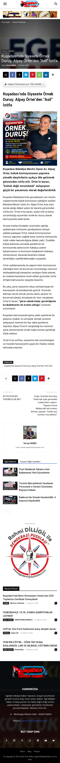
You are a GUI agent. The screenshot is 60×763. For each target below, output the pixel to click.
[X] (19, 75)
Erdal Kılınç (19, 649)
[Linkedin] (46, 75)
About (22, 751)
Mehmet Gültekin (17, 603)
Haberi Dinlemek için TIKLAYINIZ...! (26, 84)
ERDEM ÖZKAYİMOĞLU (23, 620)
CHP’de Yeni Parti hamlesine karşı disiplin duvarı (29, 629)
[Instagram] (14, 740)
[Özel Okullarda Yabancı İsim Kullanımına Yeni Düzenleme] (10, 472)
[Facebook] (12, 75)
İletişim (37, 751)
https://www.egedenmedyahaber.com (30, 447)
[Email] (6, 75)
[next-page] (9, 511)
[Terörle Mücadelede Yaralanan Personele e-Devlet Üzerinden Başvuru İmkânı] (10, 486)
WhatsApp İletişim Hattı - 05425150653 (32, 714)
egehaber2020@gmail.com (34, 720)
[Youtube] (46, 741)
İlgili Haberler (10, 461)
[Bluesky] (54, 741)
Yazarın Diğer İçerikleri (30, 461)
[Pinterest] (33, 75)
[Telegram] (26, 75)
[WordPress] (38, 741)
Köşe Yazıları (8, 650)
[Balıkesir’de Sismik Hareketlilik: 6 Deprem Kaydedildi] (10, 500)
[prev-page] (5, 511)
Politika (6, 633)
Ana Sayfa (6, 22)
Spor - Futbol (8, 620)
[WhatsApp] (39, 75)
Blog (29, 751)
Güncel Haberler (19, 22)
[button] (5, 4)
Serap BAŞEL (11, 65)
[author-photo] (30, 439)
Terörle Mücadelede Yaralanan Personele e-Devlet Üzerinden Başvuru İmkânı (36, 486)
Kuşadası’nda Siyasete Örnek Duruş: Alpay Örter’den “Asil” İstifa (28, 366)
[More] (53, 75)
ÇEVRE (6, 603)
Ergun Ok (14, 633)
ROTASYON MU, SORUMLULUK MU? (12, 398)
